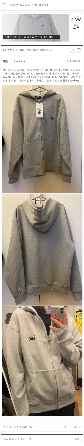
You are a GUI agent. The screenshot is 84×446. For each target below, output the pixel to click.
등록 (77, 439)
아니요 (77, 426)
